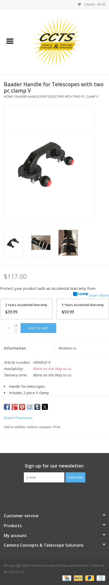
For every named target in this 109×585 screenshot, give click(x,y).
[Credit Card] (66, 578)
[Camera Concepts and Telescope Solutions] (64, 41)
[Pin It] (22, 407)
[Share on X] (45, 407)
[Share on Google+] (14, 407)
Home (8, 96)
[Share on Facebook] (7, 407)
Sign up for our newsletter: (54, 466)
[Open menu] (10, 41)
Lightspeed (16, 572)
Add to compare (39, 427)
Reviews (67, 348)
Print (57, 427)
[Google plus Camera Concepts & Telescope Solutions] (54, 493)
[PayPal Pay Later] (89, 578)
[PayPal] (77, 578)
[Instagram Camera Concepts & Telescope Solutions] (64, 493)
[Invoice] (100, 578)
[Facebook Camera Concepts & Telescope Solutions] (45, 493)
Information (15, 348)
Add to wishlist (15, 427)
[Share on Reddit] (30, 407)
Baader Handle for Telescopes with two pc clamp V (56, 96)
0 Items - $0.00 (94, 4)
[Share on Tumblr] (37, 407)
